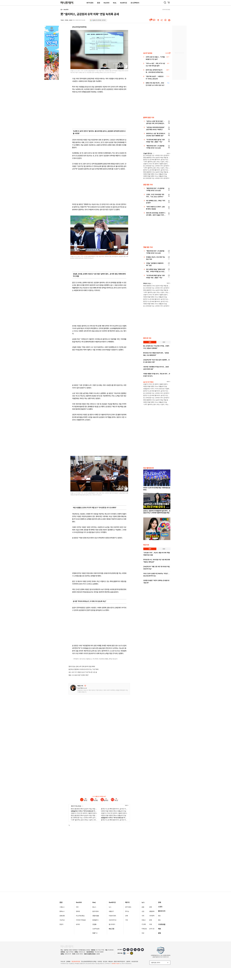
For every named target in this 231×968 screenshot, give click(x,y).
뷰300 (78, 924)
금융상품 (62, 916)
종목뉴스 (62, 911)
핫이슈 (127, 911)
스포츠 (160, 907)
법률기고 (94, 933)
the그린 (111, 929)
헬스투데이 (112, 924)
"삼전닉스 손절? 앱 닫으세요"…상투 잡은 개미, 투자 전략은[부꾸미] (155, 123)
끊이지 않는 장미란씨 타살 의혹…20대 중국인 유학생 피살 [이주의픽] (154, 72)
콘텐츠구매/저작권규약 (119, 961)
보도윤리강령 (134, 961)
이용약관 (99, 961)
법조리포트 (95, 911)
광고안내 (105, 961)
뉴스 (110, 907)
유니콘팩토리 (135, 3)
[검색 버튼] (165, 2)
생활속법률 (95, 916)
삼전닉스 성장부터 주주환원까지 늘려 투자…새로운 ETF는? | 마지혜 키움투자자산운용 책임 (156, 512)
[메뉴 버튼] (168, 2)
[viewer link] (125, 66)
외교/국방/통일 (80, 916)
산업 (143, 911)
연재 (126, 916)
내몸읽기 (111, 911)
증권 (98, 3)
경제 (150, 907)
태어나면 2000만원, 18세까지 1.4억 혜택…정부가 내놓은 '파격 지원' (155, 215)
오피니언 (151, 929)
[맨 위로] (227, 960)
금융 (143, 907)
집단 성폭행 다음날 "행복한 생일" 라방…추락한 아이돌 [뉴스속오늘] (155, 272)
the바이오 (123, 3)
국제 (150, 924)
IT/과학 (144, 924)
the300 (106, 3)
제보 (159, 929)
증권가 (61, 924)
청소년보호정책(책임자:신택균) (88, 961)
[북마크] (165, 20)
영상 (159, 916)
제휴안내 (110, 961)
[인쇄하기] (169, 20)
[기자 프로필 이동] (73, 688)
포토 (159, 920)
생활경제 (151, 911)
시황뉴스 (62, 907)
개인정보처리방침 (75, 961)
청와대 (78, 911)
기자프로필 (161, 924)
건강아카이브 (112, 920)
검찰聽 (94, 924)
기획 (126, 920)
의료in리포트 (112, 916)
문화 (150, 920)
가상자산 (62, 920)
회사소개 (63, 961)
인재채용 (68, 961)
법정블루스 (95, 920)
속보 (143, 933)
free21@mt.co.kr (82, 688)
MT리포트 (90, 3)
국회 (77, 907)
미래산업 (144, 929)
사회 (143, 916)
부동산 (143, 920)
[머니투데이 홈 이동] (67, 946)
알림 (159, 933)
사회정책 (151, 916)
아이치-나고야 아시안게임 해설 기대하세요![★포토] (156, 489)
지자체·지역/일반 (81, 920)
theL (114, 3)
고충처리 (128, 961)
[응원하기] (85, 686)
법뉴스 (94, 907)
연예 (159, 902)
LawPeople (95, 929)
